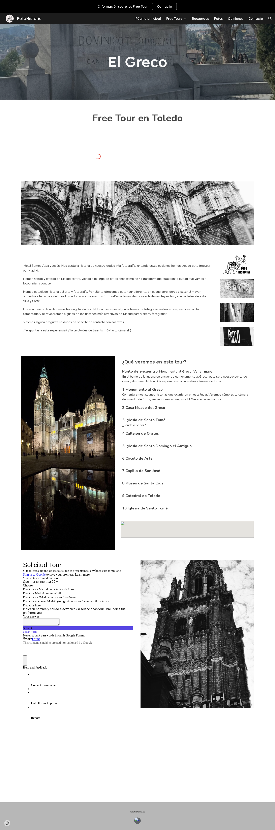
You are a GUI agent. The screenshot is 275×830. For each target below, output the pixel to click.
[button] (270, 18)
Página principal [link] (148, 19)
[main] (137, 61)
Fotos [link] (218, 19)
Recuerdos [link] (200, 19)
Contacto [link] (255, 19)
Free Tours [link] (174, 19)
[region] (137, 6)
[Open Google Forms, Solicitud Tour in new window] (127, 565)
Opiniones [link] (235, 19)
